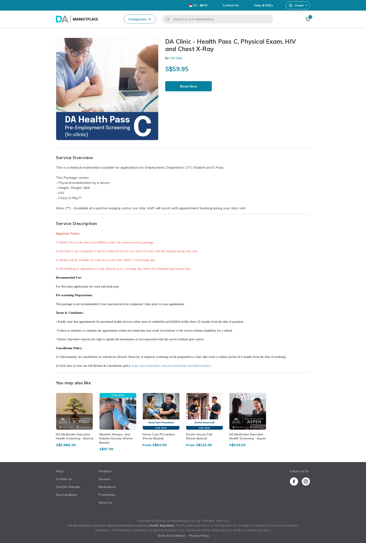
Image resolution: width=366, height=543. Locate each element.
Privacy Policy (199, 535)
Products (105, 471)
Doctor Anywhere (161, 525)
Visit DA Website (68, 487)
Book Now (188, 86)
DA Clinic (176, 58)
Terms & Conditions (171, 535)
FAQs (60, 471)
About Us (105, 502)
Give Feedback (66, 495)
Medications (107, 487)
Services (105, 479)
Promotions (107, 495)
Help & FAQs (263, 5)
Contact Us (231, 5)
